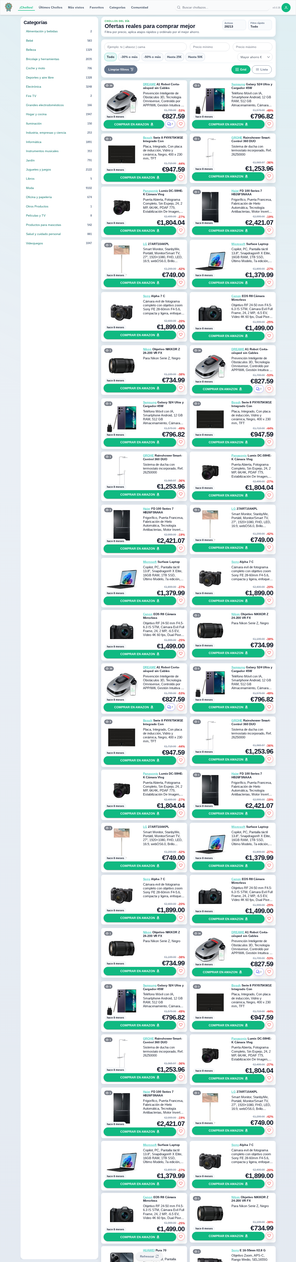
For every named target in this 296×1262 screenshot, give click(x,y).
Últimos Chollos (50, 7)
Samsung (238, 84)
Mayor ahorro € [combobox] (251, 57)
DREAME (149, 84)
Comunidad (139, 7)
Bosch (147, 137)
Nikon (147, 349)
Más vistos (76, 7)
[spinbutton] (210, 47)
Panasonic (150, 190)
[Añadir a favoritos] (181, 124)
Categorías (117, 7)
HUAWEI (149, 1250)
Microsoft (238, 244)
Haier (235, 190)
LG (145, 244)
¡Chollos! (26, 7)
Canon (236, 296)
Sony (146, 296)
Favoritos (97, 7)
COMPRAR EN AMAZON (131, 124)
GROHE (236, 137)
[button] (268, 57)
